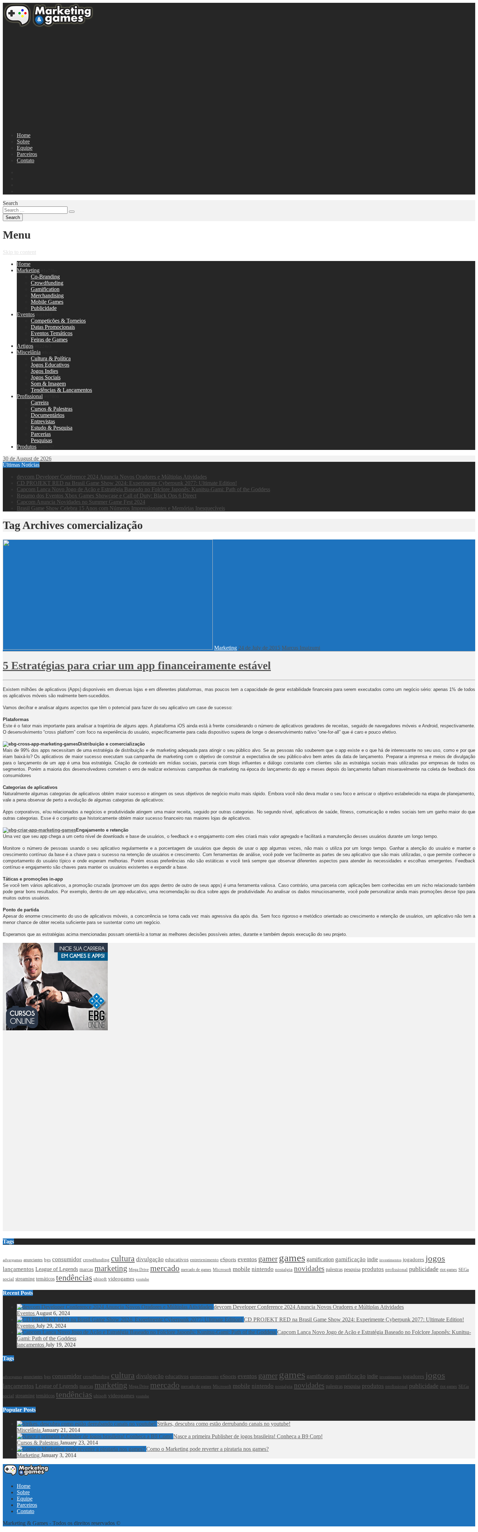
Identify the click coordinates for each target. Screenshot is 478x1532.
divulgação (150, 1259)
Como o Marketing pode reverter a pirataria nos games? (207, 1449)
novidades (309, 1268)
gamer (267, 1259)
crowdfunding (96, 1259)
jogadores (413, 1259)
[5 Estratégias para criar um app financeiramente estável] (108, 648)
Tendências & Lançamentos (61, 390)
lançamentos (18, 1269)
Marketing (28, 270)
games (292, 1257)
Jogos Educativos (50, 365)
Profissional (30, 396)
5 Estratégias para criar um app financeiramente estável (137, 665)
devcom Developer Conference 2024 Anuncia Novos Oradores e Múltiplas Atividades (112, 477)
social (8, 1279)
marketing (110, 1268)
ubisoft (100, 1279)
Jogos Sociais (46, 377)
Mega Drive (139, 1269)
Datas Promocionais (53, 327)
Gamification (45, 289)
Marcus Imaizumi (301, 648)
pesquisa (352, 1269)
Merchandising (47, 295)
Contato (25, 160)
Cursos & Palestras (51, 409)
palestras (334, 1269)
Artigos (25, 346)
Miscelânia (29, 352)
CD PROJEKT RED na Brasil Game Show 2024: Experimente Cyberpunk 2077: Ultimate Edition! (127, 483)
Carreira (40, 402)
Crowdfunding (47, 283)
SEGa (463, 1269)
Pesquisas (41, 440)
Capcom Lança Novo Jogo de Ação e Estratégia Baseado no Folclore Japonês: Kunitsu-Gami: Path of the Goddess (143, 489)
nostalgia (284, 1269)
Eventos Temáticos (51, 333)
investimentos (390, 1260)
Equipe (25, 148)
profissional (396, 1269)
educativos (177, 1259)
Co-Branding (45, 277)
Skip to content (19, 252)
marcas (86, 1269)
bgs (47, 1259)
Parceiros (27, 154)
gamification (320, 1259)
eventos (247, 1259)
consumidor (67, 1259)
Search (10, 203)
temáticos (45, 1279)
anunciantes (33, 1259)
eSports (228, 1259)
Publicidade (44, 308)
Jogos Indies (44, 371)
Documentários (47, 415)
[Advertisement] (213, 78)
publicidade (423, 1268)
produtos (373, 1269)
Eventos (26, 314)
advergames (12, 1260)
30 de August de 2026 (27, 458)
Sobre (23, 141)
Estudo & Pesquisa (51, 428)
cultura (123, 1258)
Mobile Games (47, 302)
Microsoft (222, 1269)
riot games (448, 1269)
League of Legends (56, 1269)
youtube (142, 1279)
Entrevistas (43, 421)
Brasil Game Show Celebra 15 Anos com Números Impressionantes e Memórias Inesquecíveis (121, 508)
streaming (25, 1279)
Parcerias (41, 434)
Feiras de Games (49, 340)
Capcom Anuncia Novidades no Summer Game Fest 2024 (81, 502)
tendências (74, 1277)
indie (372, 1259)
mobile (241, 1268)
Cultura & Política (51, 358)
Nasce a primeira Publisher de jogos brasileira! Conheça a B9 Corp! (248, 1436)
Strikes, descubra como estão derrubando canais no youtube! (223, 1424)
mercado (165, 1268)
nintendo (263, 1269)
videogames (121, 1279)
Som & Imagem (48, 384)
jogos (435, 1258)
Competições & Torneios (58, 321)
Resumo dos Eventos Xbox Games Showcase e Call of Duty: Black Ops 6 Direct (106, 496)
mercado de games (196, 1269)
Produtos (26, 447)
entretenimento (204, 1259)
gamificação (350, 1259)
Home (23, 135)
